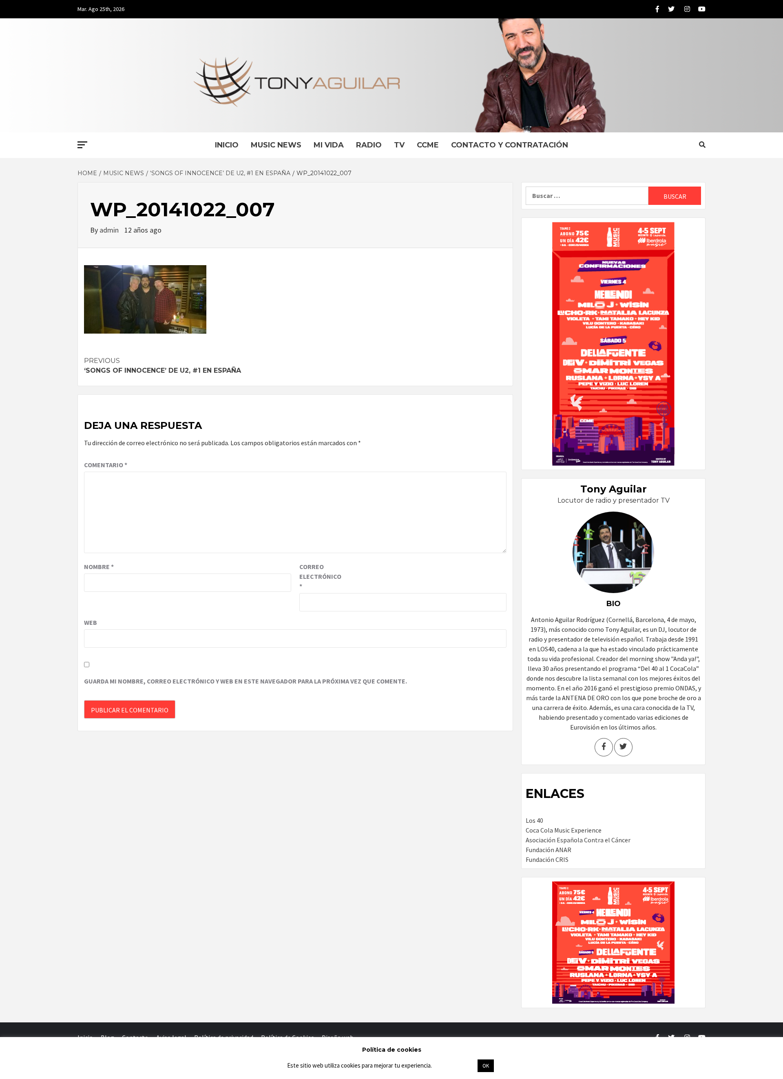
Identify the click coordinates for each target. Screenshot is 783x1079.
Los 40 (534, 820)
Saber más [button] (454, 1065)
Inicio (227, 145)
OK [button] (485, 1065)
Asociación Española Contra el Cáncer (578, 840)
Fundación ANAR (548, 850)
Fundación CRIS (547, 859)
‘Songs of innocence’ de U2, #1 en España (162, 365)
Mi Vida (329, 145)
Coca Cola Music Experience (564, 830)
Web (90, 622)
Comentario (105, 465)
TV (399, 145)
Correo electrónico (319, 576)
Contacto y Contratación (509, 145)
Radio (369, 145)
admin (110, 230)
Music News (276, 145)
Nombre (99, 567)
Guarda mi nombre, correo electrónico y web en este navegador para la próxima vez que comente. (245, 681)
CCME (428, 145)
